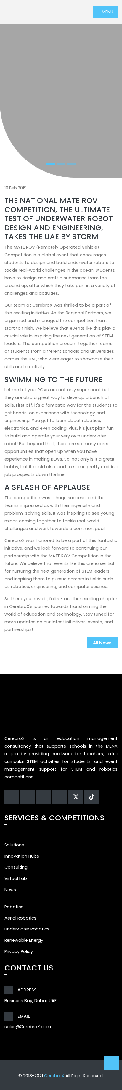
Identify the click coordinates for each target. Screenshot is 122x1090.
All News (102, 643)
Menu (107, 12)
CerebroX (54, 1076)
